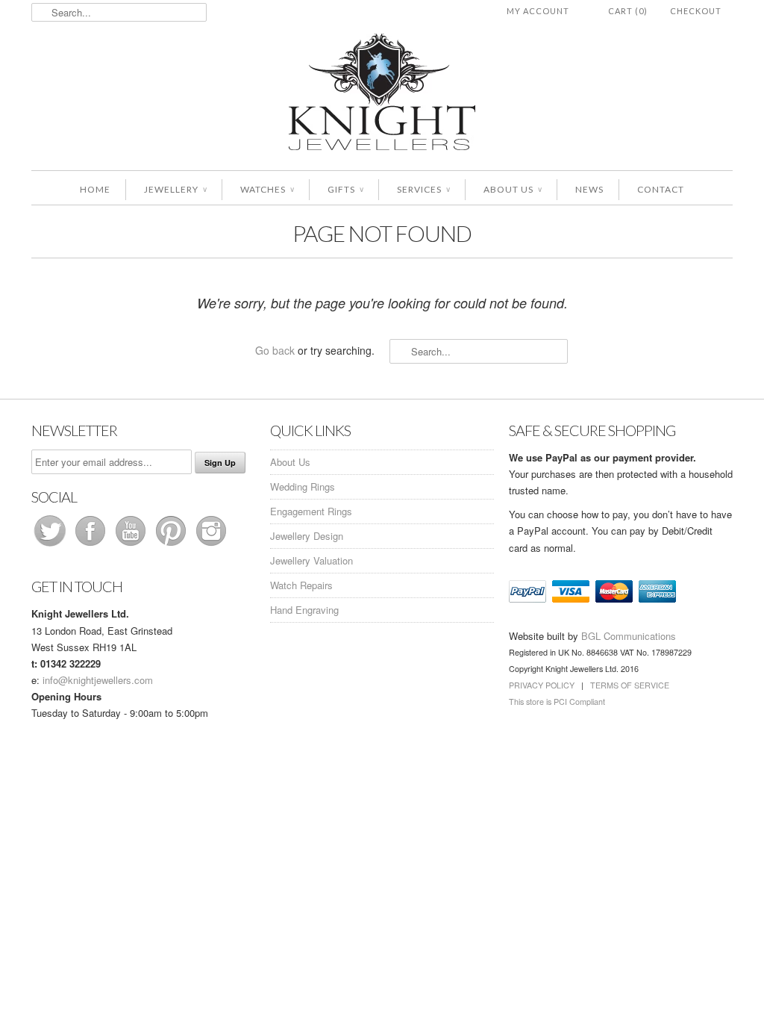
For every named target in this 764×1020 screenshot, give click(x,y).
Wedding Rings (302, 486)
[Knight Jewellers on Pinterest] (172, 545)
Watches (267, 189)
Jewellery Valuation (311, 560)
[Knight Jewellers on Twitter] (51, 545)
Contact (660, 189)
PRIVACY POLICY (541, 685)
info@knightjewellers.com (98, 680)
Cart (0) (628, 11)
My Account (538, 11)
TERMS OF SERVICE (629, 685)
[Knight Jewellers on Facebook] (92, 545)
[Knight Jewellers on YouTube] (132, 545)
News (589, 189)
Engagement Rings (311, 511)
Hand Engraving (304, 610)
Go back (275, 350)
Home (95, 189)
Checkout (695, 11)
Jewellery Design (306, 536)
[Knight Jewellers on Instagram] (211, 545)
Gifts (345, 189)
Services (423, 189)
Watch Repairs (301, 585)
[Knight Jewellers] (382, 94)
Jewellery (175, 189)
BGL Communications (628, 636)
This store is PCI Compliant (557, 701)
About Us (512, 189)
